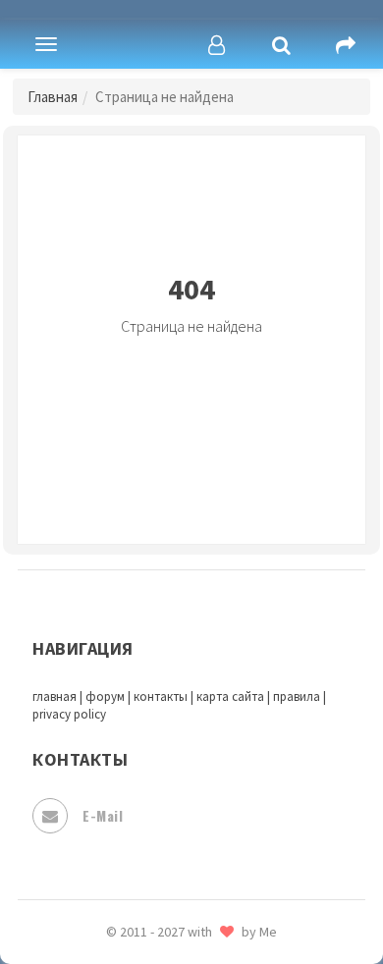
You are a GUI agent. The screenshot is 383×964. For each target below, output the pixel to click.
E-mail (102, 815)
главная (54, 696)
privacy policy (69, 714)
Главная (52, 96)
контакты (161, 696)
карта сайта (230, 696)
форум (105, 696)
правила (296, 696)
